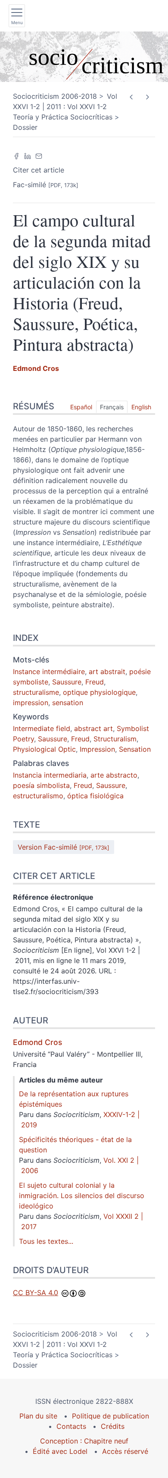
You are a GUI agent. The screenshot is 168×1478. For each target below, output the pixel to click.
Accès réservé (125, 1451)
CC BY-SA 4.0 (35, 1292)
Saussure (66, 682)
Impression (97, 749)
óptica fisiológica (95, 795)
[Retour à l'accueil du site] (84, 56)
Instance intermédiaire (49, 671)
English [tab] (141, 407)
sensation (67, 702)
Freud (94, 682)
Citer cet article (38, 170)
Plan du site (38, 1416)
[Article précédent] (131, 97)
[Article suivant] (147, 97)
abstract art (93, 728)
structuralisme (36, 692)
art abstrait (107, 671)
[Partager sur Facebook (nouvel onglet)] (16, 155)
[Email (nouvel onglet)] (38, 155)
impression (30, 702)
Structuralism (115, 738)
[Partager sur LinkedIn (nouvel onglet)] (27, 155)
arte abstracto (113, 775)
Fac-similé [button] (45, 184)
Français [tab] (112, 407)
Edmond (36, 368)
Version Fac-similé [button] (63, 847)
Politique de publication (110, 1416)
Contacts (71, 1426)
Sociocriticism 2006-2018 (55, 96)
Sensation (135, 749)
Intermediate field (41, 728)
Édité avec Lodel (60, 1451)
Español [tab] (81, 407)
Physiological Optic (44, 749)
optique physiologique (99, 692)
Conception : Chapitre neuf (84, 1441)
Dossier (25, 127)
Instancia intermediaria (50, 775)
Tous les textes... (46, 1241)
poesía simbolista (41, 785)
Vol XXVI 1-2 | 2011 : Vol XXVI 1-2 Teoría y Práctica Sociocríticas (65, 106)
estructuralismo (38, 795)
